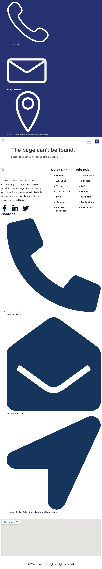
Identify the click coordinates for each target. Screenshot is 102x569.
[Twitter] (25, 208)
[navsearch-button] (97, 141)
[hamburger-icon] (97, 67)
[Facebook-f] (4, 208)
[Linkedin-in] (15, 208)
